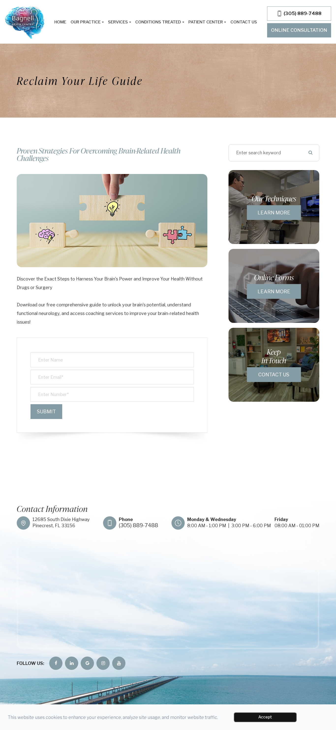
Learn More (274, 212)
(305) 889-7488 (138, 525)
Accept (265, 717)
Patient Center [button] (205, 21)
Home (60, 21)
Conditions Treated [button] (158, 21)
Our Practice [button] (86, 21)
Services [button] (118, 21)
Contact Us (243, 21)
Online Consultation (299, 30)
